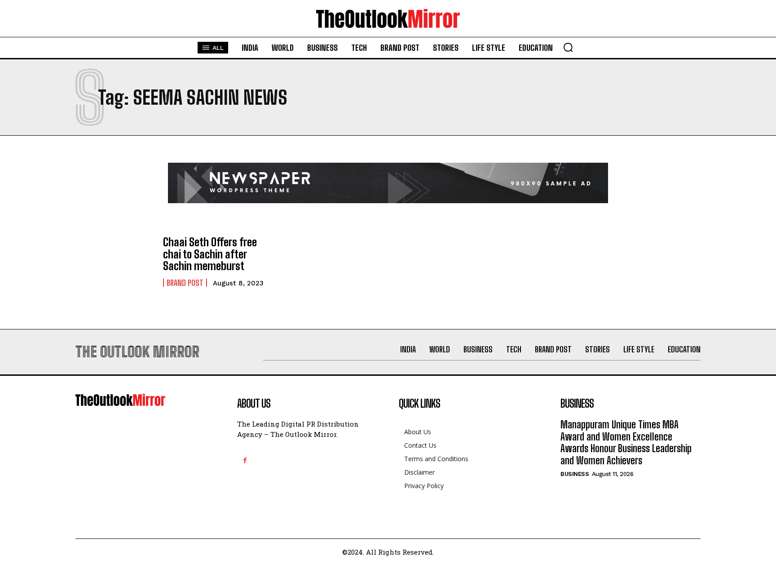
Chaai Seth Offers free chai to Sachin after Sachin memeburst (210, 254)
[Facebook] (245, 460)
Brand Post (185, 283)
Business (574, 474)
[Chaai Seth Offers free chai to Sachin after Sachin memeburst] (114, 261)
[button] (568, 47)
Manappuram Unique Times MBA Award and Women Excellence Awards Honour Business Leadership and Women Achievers (626, 442)
